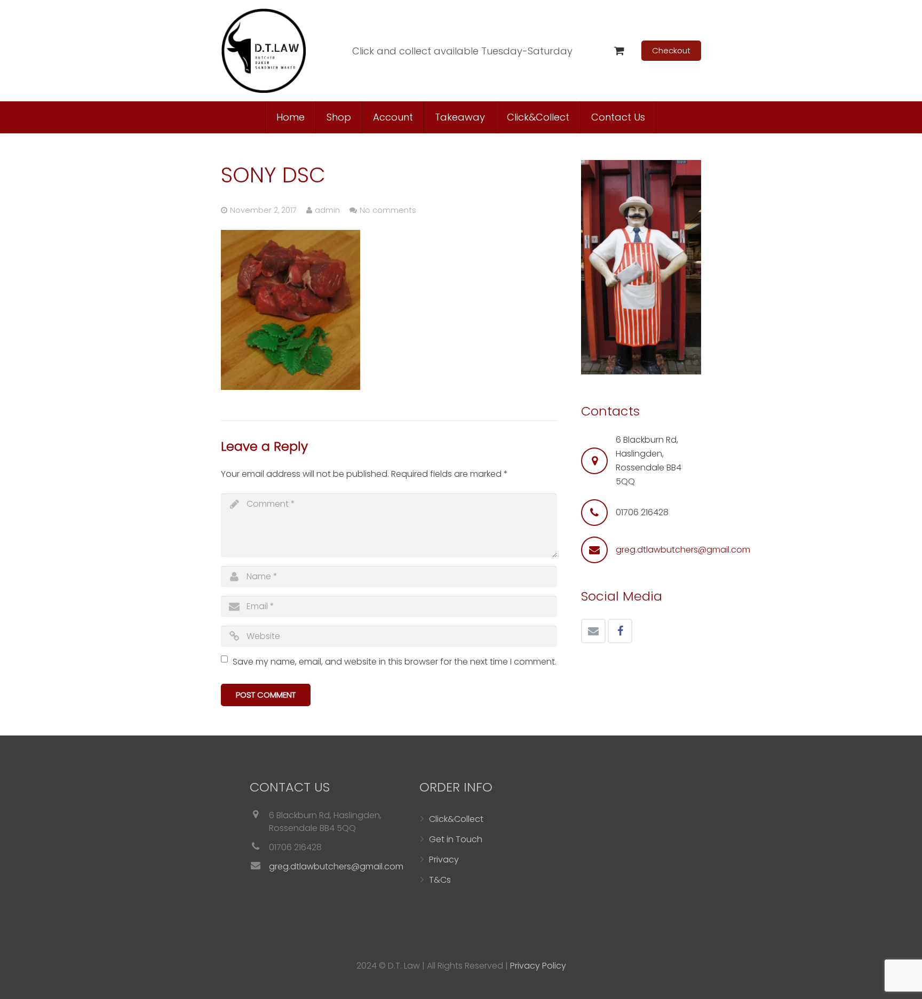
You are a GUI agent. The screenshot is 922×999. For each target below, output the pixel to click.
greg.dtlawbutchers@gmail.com (683, 550)
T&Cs (440, 880)
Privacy (444, 859)
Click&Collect (456, 819)
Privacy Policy (538, 966)
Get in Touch (455, 839)
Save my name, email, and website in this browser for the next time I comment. (395, 662)
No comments (388, 210)
